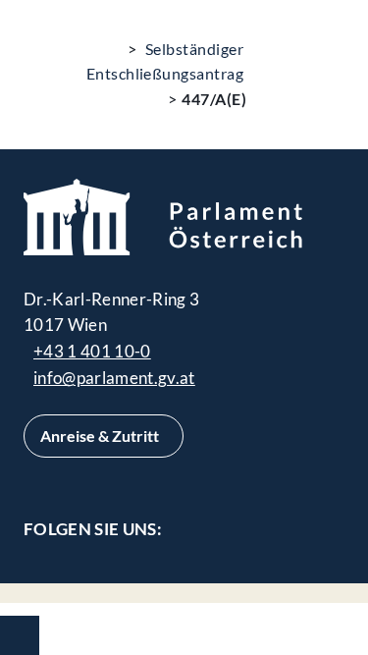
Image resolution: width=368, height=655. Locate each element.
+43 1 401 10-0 (92, 351)
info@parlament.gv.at (114, 377)
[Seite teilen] (270, 58)
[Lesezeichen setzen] (319, 58)
